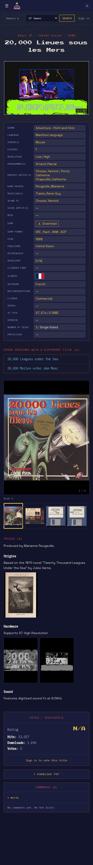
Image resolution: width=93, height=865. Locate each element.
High (47, 157)
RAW (55, 232)
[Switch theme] (87, 6)
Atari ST (25, 35)
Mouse (40, 142)
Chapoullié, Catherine (51, 179)
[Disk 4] (77, 516)
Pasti (46, 232)
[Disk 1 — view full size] (46, 438)
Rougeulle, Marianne (50, 186)
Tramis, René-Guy (48, 193)
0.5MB (53, 313)
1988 (39, 239)
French (41, 284)
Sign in (83, 18)
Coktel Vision (45, 246)
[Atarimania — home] (17, 5)
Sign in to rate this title (46, 760)
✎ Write (13, 797)
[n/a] (39, 261)
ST (38, 313)
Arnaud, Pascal (46, 164)
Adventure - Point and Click (55, 128)
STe (43, 313)
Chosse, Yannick (47, 171)
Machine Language (49, 135)
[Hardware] (21, 660)
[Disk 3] (55, 516)
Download (49, 224)
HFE (38, 232)
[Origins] (21, 595)
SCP (63, 232)
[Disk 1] (13, 516)
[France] (40, 276)
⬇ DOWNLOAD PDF (47, 774)
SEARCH (67, 18)
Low (38, 157)
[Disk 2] (34, 516)
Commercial (44, 299)
